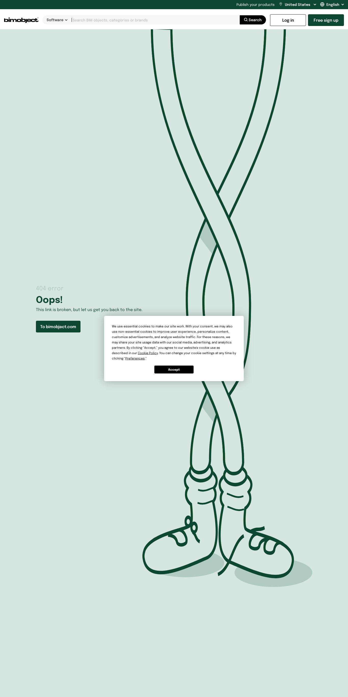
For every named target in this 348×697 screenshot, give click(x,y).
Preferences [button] (135, 358)
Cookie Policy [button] (148, 353)
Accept (174, 369)
